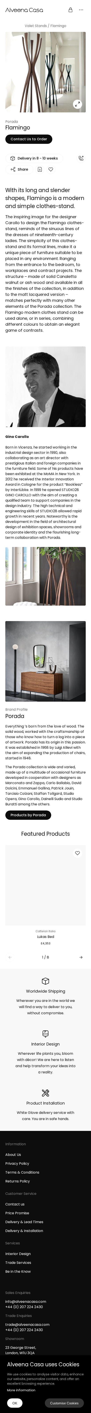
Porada (11, 121)
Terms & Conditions (22, 1172)
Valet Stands (36, 25)
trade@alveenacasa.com (27, 1324)
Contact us (15, 1204)
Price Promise (17, 1213)
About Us (13, 1154)
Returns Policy (17, 1181)
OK (14, 1403)
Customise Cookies (64, 1403)
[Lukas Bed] (45, 885)
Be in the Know (18, 1271)
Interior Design (18, 1253)
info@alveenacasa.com (25, 1301)
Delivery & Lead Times (24, 1221)
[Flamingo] (45, 72)
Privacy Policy (17, 1163)
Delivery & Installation (24, 1230)
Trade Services (18, 1262)
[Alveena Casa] (25, 10)
